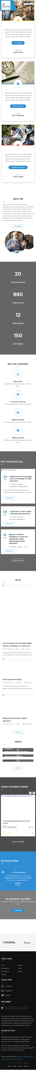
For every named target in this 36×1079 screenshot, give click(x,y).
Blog (17, 649)
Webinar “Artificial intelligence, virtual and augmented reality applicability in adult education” (18, 538)
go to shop (18, 43)
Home (3, 965)
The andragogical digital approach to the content (16, 822)
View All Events (18, 560)
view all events (18, 106)
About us (20, 965)
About (14, 1066)
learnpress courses (18, 167)
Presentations (5, 971)
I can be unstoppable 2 (19, 872)
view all (18, 732)
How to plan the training (12, 679)
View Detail (9, 498)
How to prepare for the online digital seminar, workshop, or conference (17, 644)
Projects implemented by (8, 1056)
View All (18, 768)
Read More (18, 807)
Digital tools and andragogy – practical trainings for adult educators (21, 478)
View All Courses (18, 841)
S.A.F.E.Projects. (18, 1059)
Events (20, 1066)
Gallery (20, 971)
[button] (18, 226)
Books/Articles (5, 968)
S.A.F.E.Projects (8, 649)
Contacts (3, 974)
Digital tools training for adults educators (15, 719)
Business (18, 682)
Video (17, 724)
